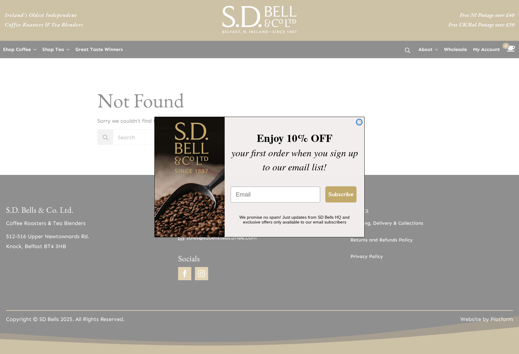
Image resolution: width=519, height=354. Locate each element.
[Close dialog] (359, 122)
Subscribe (341, 194)
